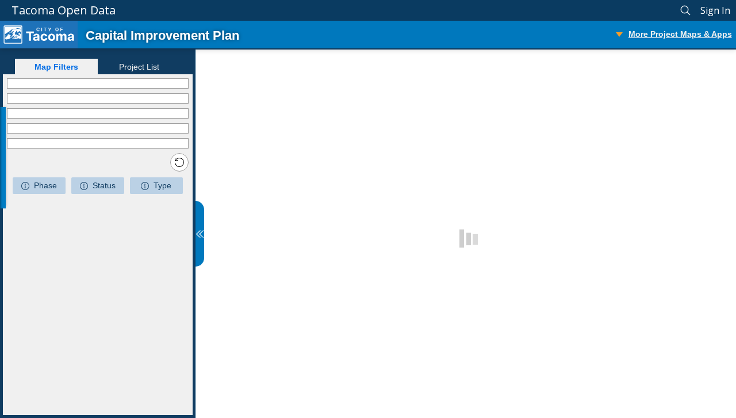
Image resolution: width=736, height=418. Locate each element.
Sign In (715, 10)
